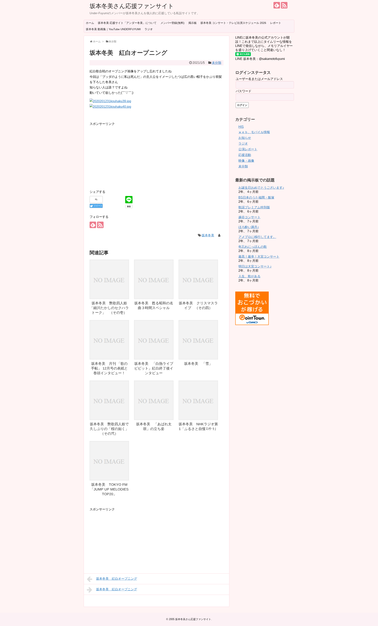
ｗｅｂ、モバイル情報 (254, 132)
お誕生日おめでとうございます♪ (261, 187)
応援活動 (244, 155)
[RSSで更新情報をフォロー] (284, 5)
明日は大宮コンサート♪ (254, 266)
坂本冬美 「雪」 (198, 364)
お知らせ (244, 137)
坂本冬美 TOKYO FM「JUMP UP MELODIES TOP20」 (109, 489)
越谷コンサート (249, 217)
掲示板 (192, 22)
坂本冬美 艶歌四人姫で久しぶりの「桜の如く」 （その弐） (111, 429)
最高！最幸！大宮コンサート (258, 256)
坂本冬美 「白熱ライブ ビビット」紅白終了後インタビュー (155, 368)
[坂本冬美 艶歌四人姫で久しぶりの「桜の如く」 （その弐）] (109, 400)
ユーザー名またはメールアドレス (259, 79)
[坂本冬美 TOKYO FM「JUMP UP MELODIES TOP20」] (109, 460)
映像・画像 (246, 160)
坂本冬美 (208, 235)
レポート (275, 22)
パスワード (243, 91)
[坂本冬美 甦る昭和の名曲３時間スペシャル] (153, 279)
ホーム (90, 22)
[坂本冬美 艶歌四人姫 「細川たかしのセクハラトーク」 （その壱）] (109, 279)
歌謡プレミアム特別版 (254, 207)
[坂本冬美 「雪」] (198, 339)
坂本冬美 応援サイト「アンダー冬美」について (127, 22)
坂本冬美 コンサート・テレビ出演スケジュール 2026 (233, 22)
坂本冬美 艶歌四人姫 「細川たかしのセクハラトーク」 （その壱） (110, 308)
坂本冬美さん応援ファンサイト (132, 6)
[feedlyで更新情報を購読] (276, 5)
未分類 (216, 62)
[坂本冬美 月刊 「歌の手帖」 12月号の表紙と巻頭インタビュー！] (109, 339)
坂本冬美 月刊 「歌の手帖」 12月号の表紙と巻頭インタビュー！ (109, 368)
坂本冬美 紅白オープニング (116, 578)
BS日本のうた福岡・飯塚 (256, 197)
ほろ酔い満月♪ (248, 227)
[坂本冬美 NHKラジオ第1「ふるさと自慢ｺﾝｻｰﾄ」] (198, 400)
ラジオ (149, 29)
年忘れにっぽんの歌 (252, 246)
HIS (241, 126)
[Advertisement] (123, 154)
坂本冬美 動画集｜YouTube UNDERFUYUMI (113, 29)
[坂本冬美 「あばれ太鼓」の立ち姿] (153, 400)
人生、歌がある (249, 276)
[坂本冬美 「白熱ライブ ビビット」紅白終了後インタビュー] (153, 339)
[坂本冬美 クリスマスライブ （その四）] (198, 279)
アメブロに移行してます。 (257, 237)
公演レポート (247, 149)
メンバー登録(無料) (172, 22)
